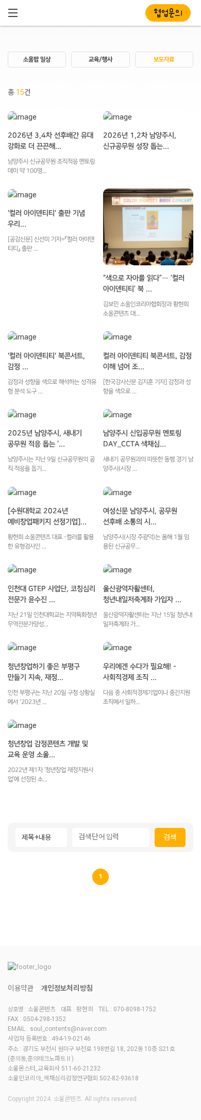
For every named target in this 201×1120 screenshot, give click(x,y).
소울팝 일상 (37, 59)
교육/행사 (100, 59)
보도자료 (164, 59)
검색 (170, 837)
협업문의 (168, 13)
